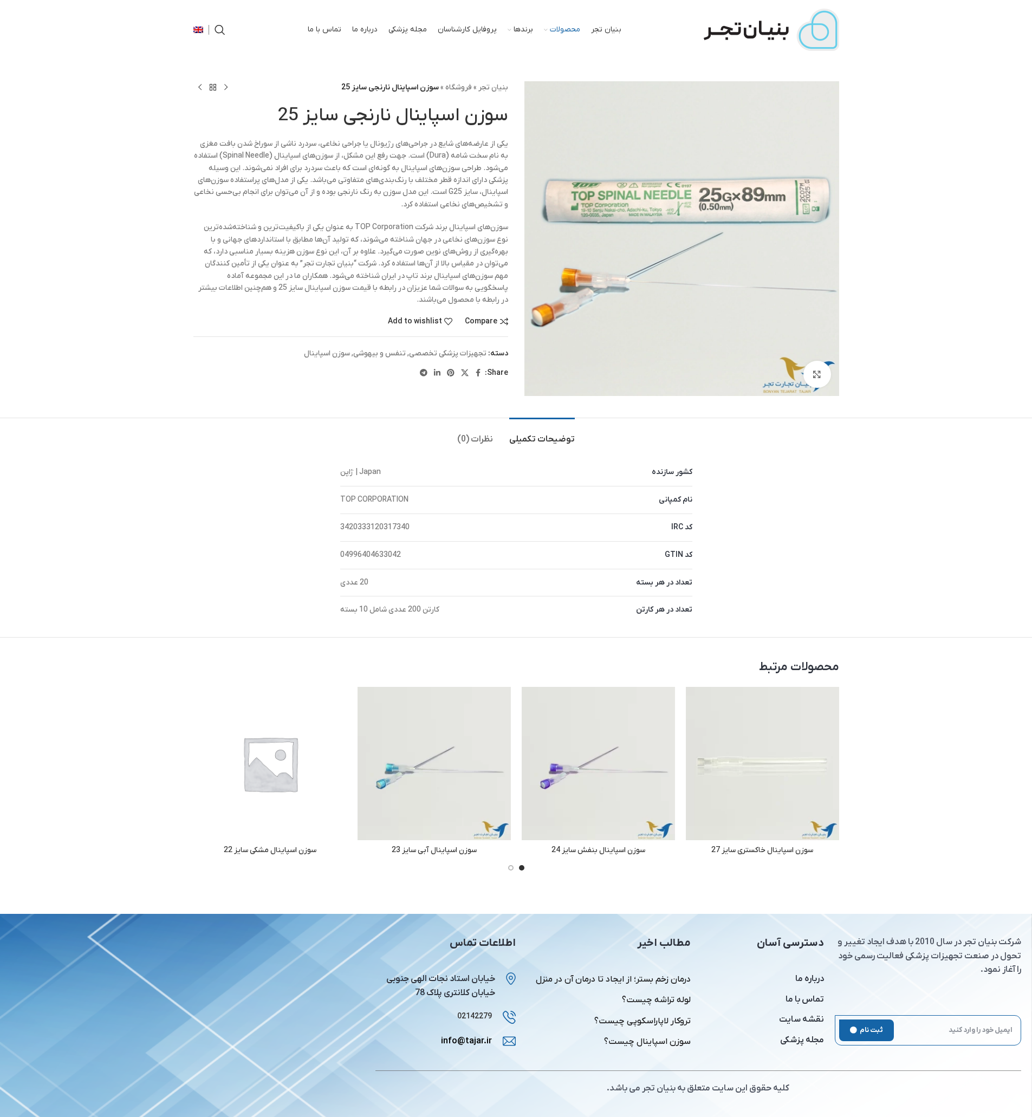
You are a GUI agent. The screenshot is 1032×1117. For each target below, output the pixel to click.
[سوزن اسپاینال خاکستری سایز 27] (762, 763)
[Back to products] (212, 87)
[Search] (220, 30)
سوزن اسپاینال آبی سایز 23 (434, 850)
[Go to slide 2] (511, 868)
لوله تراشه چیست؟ (656, 1000)
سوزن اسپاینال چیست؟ (647, 1041)
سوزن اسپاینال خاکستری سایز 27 (762, 850)
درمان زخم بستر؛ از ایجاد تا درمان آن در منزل (613, 979)
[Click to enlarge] (816, 374)
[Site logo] (771, 29)
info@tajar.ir (466, 1041)
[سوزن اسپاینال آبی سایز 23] (434, 763)
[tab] (542, 434)
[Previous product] (225, 87)
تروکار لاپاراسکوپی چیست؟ (642, 1021)
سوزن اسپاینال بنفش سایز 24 (598, 850)
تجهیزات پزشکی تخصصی (447, 353)
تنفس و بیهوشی (379, 353)
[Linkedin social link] (437, 373)
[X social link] (465, 373)
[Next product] (199, 87)
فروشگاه (458, 87)
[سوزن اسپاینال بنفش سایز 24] (598, 763)
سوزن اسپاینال (327, 353)
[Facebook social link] (478, 373)
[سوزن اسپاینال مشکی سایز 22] (270, 763)
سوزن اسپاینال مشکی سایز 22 (270, 850)
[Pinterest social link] (451, 373)
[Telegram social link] (424, 373)
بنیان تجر (493, 87)
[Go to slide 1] (521, 868)
